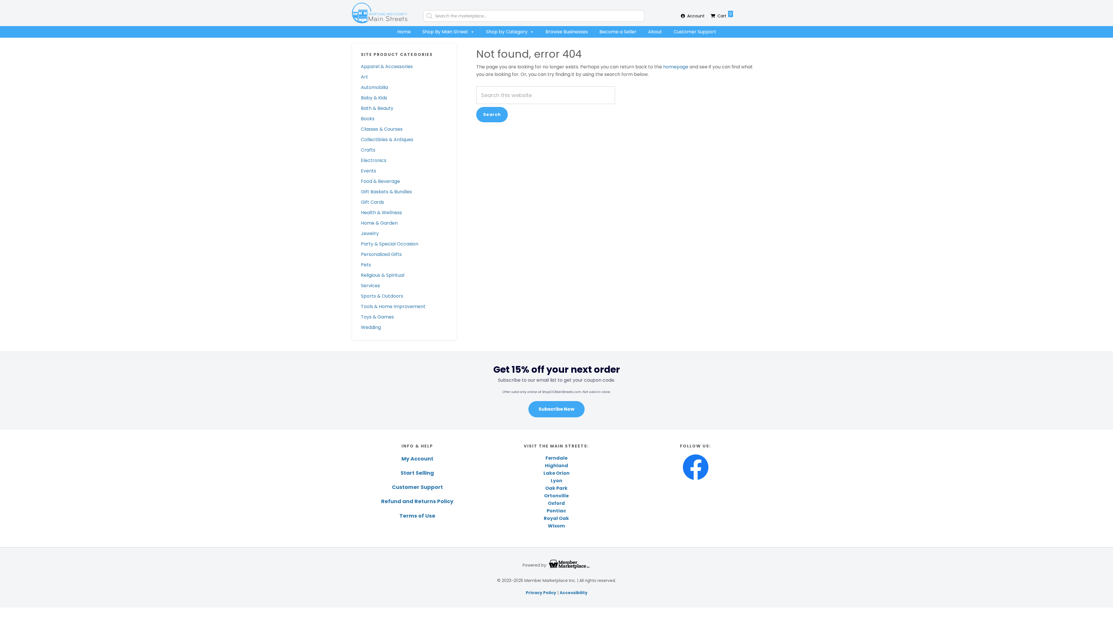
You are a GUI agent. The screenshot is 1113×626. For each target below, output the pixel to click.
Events (368, 171)
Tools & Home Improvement (393, 306)
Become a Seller (617, 31)
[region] (556, 390)
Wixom (556, 526)
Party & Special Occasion (389, 244)
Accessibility (574, 593)
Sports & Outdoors (382, 296)
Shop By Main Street (445, 31)
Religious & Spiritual (382, 275)
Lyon (556, 480)
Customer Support (695, 31)
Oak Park (556, 488)
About (655, 31)
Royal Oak (556, 518)
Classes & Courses (382, 129)
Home (404, 31)
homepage (675, 66)
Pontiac (556, 510)
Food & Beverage (380, 181)
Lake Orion (556, 473)
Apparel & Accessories (387, 66)
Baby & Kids (374, 97)
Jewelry (370, 233)
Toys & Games (377, 317)
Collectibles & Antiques (387, 139)
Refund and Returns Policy (417, 501)
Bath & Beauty (377, 108)
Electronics (373, 160)
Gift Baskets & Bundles (386, 191)
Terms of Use (417, 515)
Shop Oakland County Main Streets (380, 13)
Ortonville (556, 495)
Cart (724, 15)
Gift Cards (372, 202)
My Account (417, 458)
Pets (366, 264)
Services (370, 285)
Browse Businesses (566, 31)
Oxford (556, 503)
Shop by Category (507, 31)
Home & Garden (379, 223)
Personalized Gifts (381, 254)
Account (696, 16)
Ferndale (556, 458)
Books (367, 118)
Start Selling (417, 472)
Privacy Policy (541, 593)
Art (364, 77)
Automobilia (374, 87)
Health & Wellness (381, 212)
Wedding (371, 327)
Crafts (368, 150)
